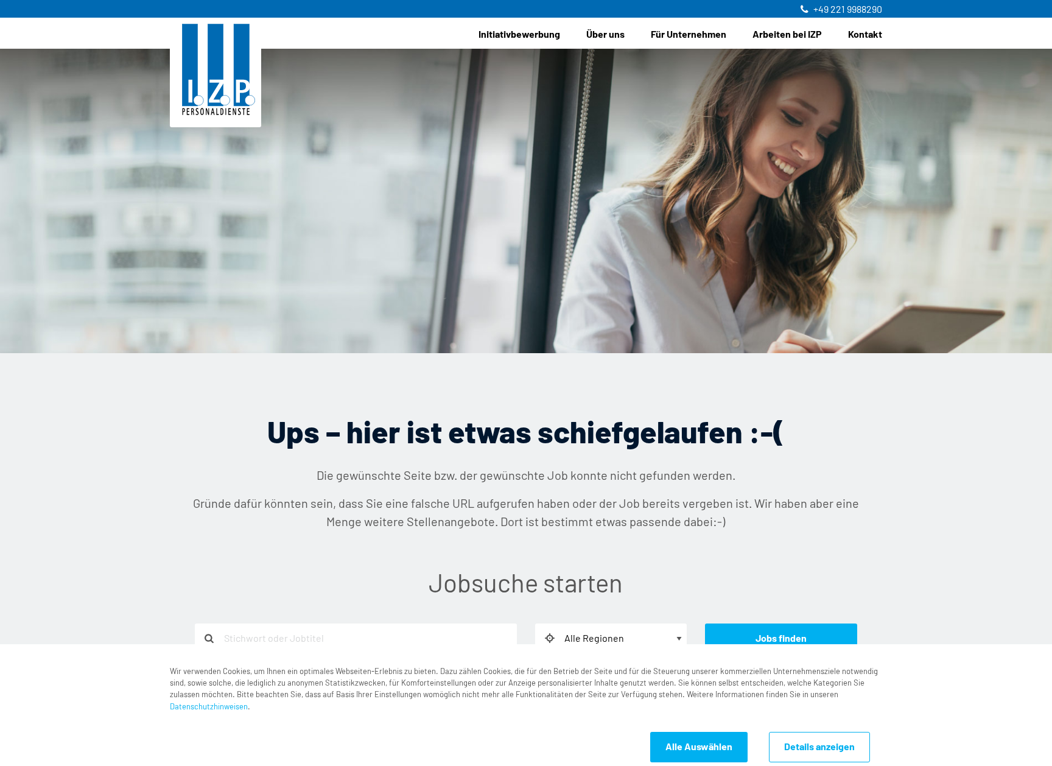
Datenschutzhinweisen (209, 707)
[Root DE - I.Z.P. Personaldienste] (218, 69)
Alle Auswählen (698, 747)
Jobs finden (781, 639)
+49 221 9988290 (847, 10)
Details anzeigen (819, 747)
